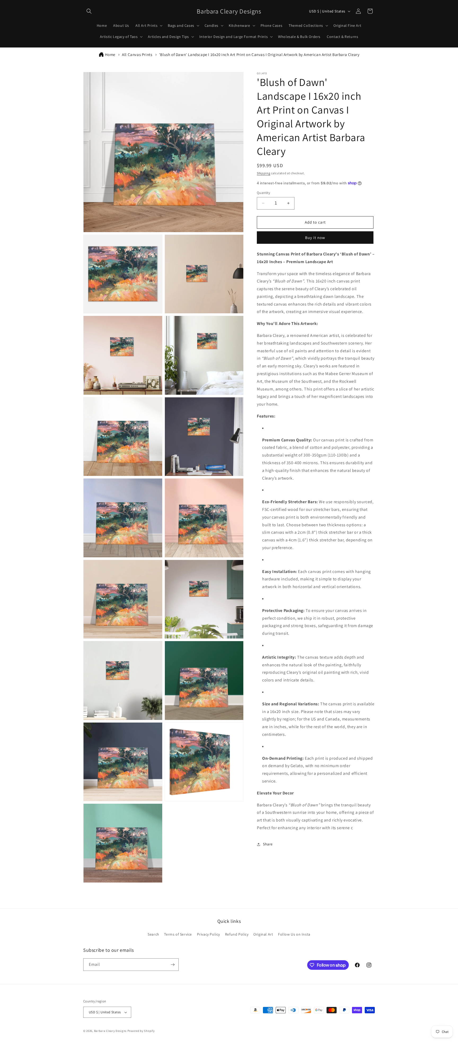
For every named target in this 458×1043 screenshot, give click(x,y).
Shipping (263, 173)
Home (110, 54)
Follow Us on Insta (294, 934)
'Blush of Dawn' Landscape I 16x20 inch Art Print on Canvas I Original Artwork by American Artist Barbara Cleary (259, 54)
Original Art (263, 934)
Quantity (263, 192)
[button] (89, 11)
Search (153, 934)
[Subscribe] (172, 964)
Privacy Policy (208, 934)
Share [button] (268, 844)
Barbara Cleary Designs (110, 1031)
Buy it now (315, 237)
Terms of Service (178, 934)
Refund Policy (237, 934)
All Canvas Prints (137, 54)
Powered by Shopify (141, 1031)
